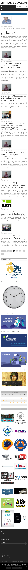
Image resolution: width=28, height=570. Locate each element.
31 (3, 406)
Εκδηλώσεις (14, 546)
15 (21, 400)
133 (11, 251)
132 (8, 251)
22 (21, 402)
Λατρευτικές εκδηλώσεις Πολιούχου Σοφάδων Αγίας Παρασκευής (11, 383)
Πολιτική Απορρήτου (17, 567)
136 (20, 251)
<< (2, 251)
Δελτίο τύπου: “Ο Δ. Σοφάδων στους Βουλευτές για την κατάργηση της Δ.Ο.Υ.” (13, 126)
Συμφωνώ (9, 567)
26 (10, 404)
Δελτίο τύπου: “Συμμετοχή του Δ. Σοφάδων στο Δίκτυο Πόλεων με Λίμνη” (13, 98)
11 (6, 400)
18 (6, 402)
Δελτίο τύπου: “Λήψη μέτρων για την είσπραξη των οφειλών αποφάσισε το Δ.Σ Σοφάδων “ (13, 185)
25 (6, 404)
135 (17, 251)
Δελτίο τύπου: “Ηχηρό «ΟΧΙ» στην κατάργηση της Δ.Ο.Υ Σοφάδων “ (12, 155)
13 (13, 400)
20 (13, 402)
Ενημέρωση (9, 26)
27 (13, 404)
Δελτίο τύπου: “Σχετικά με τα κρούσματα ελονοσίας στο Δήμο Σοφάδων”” (13, 31)
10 (3, 400)
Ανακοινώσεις (14, 542)
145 (23, 251)
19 (10, 402)
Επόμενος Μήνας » (22, 409)
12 (10, 400)
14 (17, 400)
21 (17, 402)
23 (24, 402)
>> (2, 253)
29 (21, 404)
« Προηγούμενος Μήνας (7, 409)
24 (3, 404)
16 (24, 400)
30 (24, 404)
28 (17, 404)
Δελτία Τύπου (4, 26)
